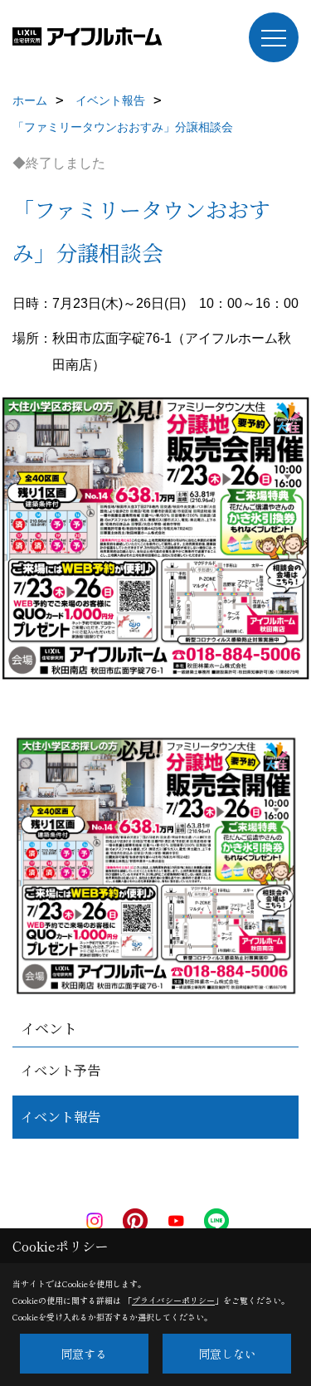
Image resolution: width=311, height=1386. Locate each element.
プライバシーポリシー (173, 1300)
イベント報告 (60, 1116)
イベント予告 (60, 1070)
